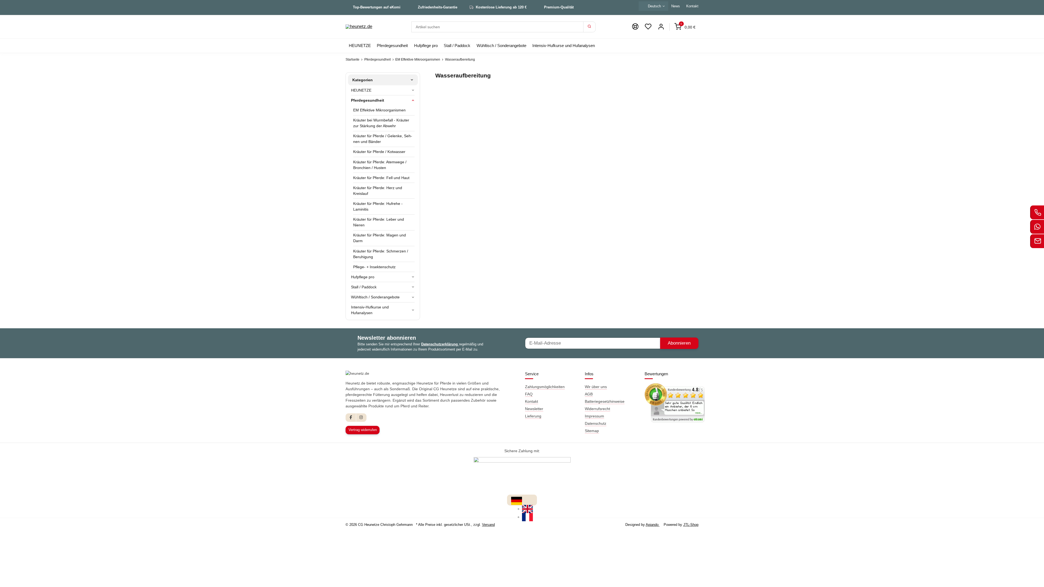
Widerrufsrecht (597, 409)
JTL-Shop (690, 525)
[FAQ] (635, 26)
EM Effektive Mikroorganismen (379, 110)
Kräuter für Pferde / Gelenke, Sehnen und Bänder (382, 139)
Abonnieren (679, 343)
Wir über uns (596, 387)
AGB (589, 394)
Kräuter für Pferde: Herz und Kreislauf (377, 191)
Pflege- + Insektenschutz (374, 267)
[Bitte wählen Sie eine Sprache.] (516, 500)
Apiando (653, 525)
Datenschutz (595, 423)
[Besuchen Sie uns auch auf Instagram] (361, 417)
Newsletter (534, 409)
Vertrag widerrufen (363, 430)
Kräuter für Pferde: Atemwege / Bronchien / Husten (379, 165)
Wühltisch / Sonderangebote (375, 297)
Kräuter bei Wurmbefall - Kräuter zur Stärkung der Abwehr (381, 123)
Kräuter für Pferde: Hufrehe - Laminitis (378, 206)
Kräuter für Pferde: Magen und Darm (379, 238)
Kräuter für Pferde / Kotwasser (379, 151)
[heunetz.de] (359, 27)
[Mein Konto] (660, 26)
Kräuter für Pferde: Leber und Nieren (378, 222)
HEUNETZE (361, 90)
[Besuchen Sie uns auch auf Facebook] (351, 417)
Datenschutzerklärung (440, 344)
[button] (648, 26)
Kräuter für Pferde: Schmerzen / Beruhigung (380, 254)
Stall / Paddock (364, 287)
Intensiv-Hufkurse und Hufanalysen (370, 310)
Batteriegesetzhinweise (604, 401)
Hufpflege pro (362, 277)
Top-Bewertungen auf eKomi (376, 7)
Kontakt (692, 6)
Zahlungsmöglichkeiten (545, 387)
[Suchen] (589, 26)
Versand (488, 525)
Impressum (594, 416)
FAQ (529, 394)
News (675, 6)
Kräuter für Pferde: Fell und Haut (381, 178)
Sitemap (592, 431)
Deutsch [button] (654, 6)
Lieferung (533, 416)
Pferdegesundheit (367, 100)
